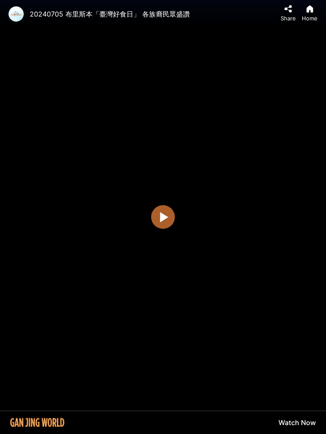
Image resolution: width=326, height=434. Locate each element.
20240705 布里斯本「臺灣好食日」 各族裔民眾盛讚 (110, 14)
